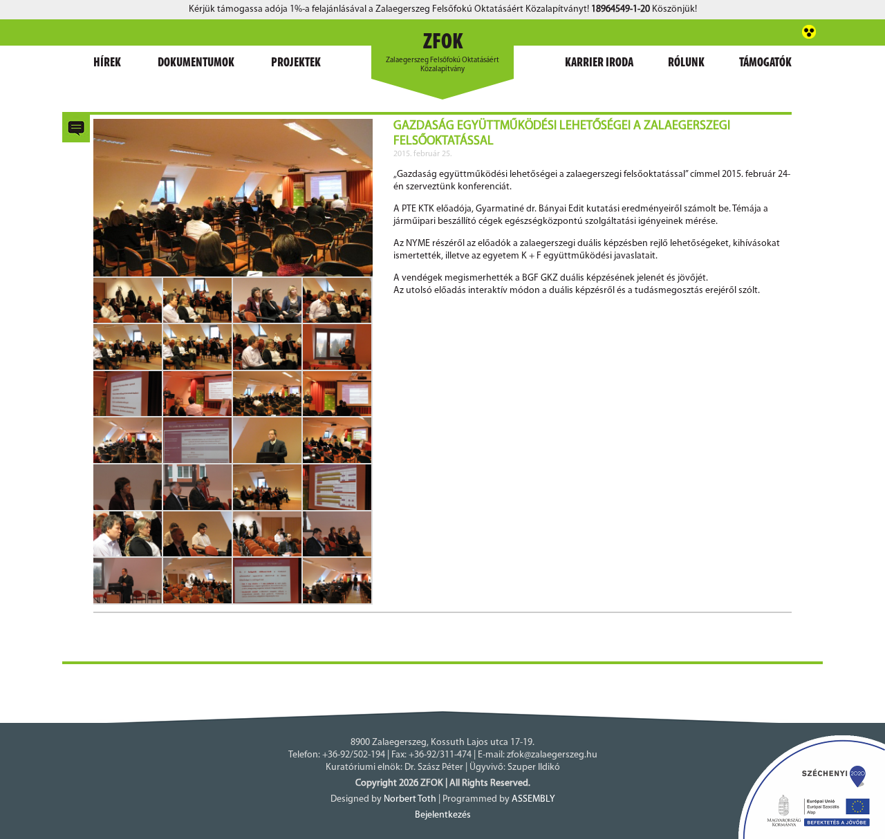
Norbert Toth (410, 799)
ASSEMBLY (533, 799)
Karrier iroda (599, 63)
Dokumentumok (196, 63)
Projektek (296, 63)
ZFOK (443, 43)
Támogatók (765, 63)
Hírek (107, 63)
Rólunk (686, 63)
